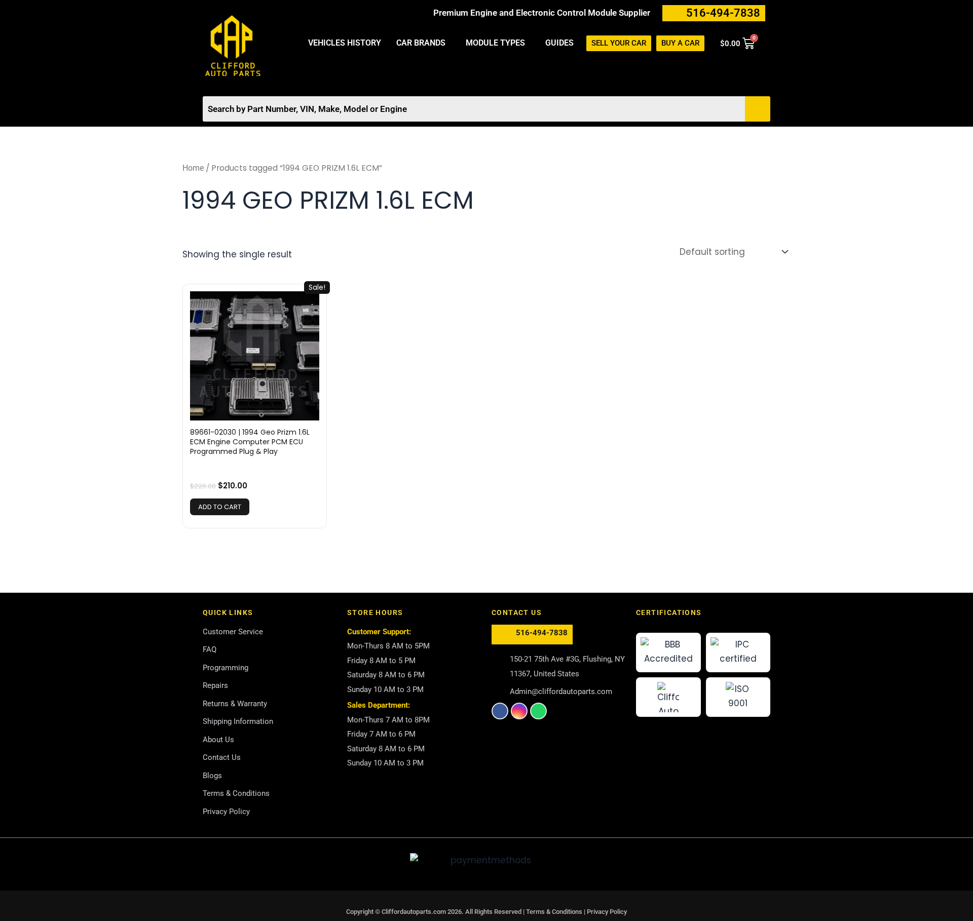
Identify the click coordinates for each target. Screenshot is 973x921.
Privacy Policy (607, 911)
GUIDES (559, 43)
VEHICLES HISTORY (344, 43)
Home (193, 168)
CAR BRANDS (420, 43)
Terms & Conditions (555, 911)
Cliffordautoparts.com (414, 911)
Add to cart (219, 507)
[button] (423, 43)
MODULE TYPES (495, 43)
